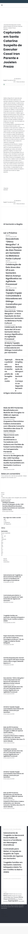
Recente (5, 560)
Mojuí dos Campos (12, 897)
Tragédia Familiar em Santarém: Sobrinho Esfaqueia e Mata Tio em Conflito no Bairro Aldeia (13, 618)
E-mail (3, 494)
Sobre (2, 911)
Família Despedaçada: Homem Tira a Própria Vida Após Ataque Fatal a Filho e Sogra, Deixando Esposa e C (13, 660)
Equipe (2, 912)
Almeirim (11, 893)
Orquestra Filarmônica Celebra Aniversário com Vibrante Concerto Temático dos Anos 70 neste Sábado (13, 426)
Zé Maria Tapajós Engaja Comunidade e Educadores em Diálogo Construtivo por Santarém (14, 298)
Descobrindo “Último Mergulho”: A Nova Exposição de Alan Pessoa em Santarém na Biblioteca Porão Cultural (14, 248)
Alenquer (6, 894)
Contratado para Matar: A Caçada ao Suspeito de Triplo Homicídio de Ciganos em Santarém (13, 597)
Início (4, 24)
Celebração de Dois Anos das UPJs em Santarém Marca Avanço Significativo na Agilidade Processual (14, 274)
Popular (5, 558)
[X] (0, 923)
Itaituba (19, 895)
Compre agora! (4, 916)
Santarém (8, 24)
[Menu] (2, 5)
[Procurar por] (26, 5)
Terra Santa (21, 901)
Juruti (5, 897)
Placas (16, 899)
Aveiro (14, 893)
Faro (17, 895)
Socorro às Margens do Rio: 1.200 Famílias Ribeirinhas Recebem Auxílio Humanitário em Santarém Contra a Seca (13, 461)
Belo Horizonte (19, 893)
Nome (3, 492)
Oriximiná (11, 899)
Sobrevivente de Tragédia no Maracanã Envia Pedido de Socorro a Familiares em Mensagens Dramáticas (12, 577)
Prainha (20, 899)
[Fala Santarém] (10, 5)
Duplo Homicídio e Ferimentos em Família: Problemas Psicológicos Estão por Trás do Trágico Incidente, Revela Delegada (13, 639)
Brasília (13, 895)
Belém (10, 895)
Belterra (6, 895)
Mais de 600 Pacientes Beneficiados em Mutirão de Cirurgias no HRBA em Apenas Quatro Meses (13, 413)
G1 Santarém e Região (13, 224)
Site (2, 496)
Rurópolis (5, 901)
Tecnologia (3, 914)
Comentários (6, 561)
